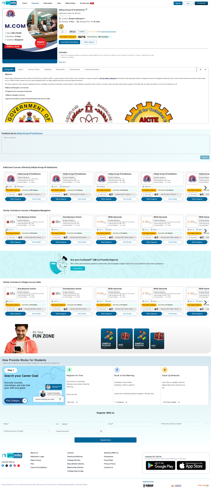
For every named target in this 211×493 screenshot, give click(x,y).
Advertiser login (37, 457)
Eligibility (48, 69)
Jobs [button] (59, 3)
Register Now (105, 440)
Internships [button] (47, 3)
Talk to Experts (15, 199)
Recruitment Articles (75, 464)
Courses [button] (35, 3)
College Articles (73, 460)
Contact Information (92, 69)
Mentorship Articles (75, 467)
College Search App (75, 471)
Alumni (20, 69)
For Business (201, 3)
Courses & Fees (34, 69)
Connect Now (78, 268)
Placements (60, 69)
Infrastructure (75, 69)
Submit (204, 157)
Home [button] (24, 3)
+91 (57, 424)
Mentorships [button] (70, 3)
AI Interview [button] (85, 3)
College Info (8, 69)
